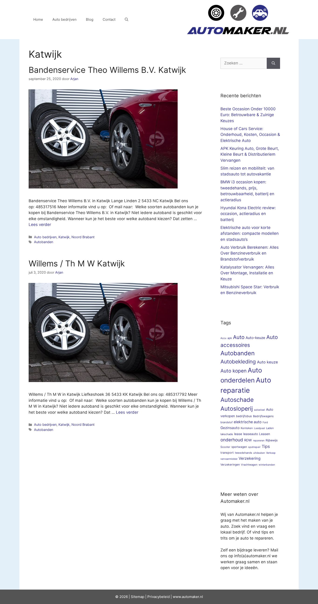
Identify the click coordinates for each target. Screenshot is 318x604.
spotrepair (254, 447)
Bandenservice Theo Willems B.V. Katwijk (107, 70)
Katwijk (64, 237)
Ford (265, 422)
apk (229, 338)
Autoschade (237, 399)
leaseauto (250, 434)
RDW (248, 440)
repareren (258, 440)
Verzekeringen (230, 464)
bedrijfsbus (244, 416)
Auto (238, 337)
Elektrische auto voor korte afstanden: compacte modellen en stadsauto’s (249, 233)
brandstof (226, 422)
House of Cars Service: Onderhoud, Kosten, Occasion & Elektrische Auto (250, 134)
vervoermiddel (228, 458)
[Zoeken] (273, 63)
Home (38, 19)
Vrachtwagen (249, 464)
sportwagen (239, 447)
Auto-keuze (255, 338)
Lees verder (40, 224)
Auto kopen (233, 371)
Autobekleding (238, 361)
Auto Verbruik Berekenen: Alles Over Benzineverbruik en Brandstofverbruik (249, 253)
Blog (89, 19)
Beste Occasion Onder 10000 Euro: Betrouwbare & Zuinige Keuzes (248, 115)
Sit (133, 596)
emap (139, 596)
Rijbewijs (272, 440)
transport (227, 452)
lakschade (226, 434)
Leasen (264, 434)
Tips (266, 446)
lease (238, 434)
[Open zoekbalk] (126, 20)
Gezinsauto (230, 428)
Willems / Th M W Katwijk (77, 263)
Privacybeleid (158, 596)
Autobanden (43, 242)
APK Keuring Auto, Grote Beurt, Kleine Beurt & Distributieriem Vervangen (249, 154)
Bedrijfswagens (263, 416)
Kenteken (247, 428)
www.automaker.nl (188, 596)
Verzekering (249, 458)
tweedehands (243, 452)
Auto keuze (267, 362)
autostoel (259, 409)
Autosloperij (236, 408)
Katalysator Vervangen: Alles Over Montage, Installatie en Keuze (247, 273)
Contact (109, 19)
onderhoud (231, 440)
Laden (270, 428)
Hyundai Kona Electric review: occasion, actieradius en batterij (248, 213)
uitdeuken (259, 452)
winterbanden (267, 464)
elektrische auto (247, 422)
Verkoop (271, 452)
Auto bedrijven (64, 19)
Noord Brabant (83, 237)
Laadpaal (259, 428)
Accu (223, 338)
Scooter (225, 447)
